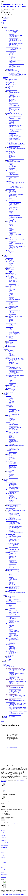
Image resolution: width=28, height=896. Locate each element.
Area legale (3, 894)
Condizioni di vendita (5, 837)
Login (4, 20)
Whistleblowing (4, 877)
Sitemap (22, 894)
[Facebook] (4, 883)
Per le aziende (3, 840)
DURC (2, 867)
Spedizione (3, 830)
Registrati (5, 18)
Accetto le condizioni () (9, 823)
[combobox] (7, 9)
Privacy (7, 894)
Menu (2, 25)
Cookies (10, 894)
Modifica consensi (16, 894)
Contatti (2, 872)
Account (2, 721)
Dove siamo (3, 857)
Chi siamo (3, 852)
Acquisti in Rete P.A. (5, 842)
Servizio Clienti (4, 827)
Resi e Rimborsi (4, 832)
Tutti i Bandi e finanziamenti (12, 666)
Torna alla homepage (12, 747)
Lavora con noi (3, 864)
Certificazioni (3, 862)
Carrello (2, 23)
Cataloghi (2, 854)
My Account (6, 17)
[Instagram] (4, 885)
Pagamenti (3, 835)
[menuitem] (6, 662)
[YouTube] (4, 887)
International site (4, 874)
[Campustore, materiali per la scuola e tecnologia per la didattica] (14, 5)
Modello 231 (3, 869)
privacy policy (14, 823)
